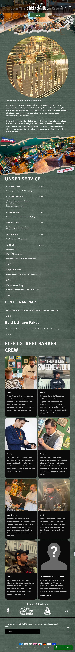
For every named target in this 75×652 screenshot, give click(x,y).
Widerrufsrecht (48, 647)
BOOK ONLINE (37, 15)
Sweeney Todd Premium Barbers (19, 647)
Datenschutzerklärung (36, 647)
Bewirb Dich (44, 596)
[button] (4, 7)
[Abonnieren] (38, 631)
